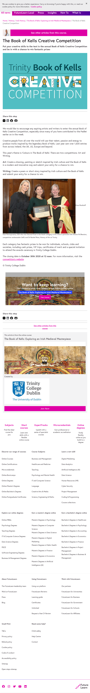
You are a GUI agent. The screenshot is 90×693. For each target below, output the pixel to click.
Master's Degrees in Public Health (44, 545)
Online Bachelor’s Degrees (11, 491)
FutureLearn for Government (72, 602)
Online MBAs (6, 520)
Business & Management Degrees (14, 558)
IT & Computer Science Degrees (13, 536)
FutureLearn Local (24, 12)
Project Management (69, 491)
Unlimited (35, 608)
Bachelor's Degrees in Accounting (74, 531)
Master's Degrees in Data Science (44, 532)
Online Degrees (7, 481)
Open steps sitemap (9, 669)
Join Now (44, 408)
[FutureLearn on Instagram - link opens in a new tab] (9, 686)
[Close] (86, 3)
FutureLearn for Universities (72, 592)
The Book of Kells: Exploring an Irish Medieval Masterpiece (49, 21)
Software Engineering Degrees (13, 553)
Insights (52, 12)
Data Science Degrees (10, 542)
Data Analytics (67, 464)
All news (5, 12)
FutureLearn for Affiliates (71, 613)
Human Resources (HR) (70, 481)
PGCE (4, 547)
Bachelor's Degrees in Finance (73, 542)
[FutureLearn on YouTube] (20, 686)
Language (35, 486)
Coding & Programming (70, 497)
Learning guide (37, 597)
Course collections (69, 502)
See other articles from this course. (49, 32)
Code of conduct (8, 653)
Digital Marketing (68, 459)
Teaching (35, 470)
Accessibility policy (9, 658)
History (11, 21)
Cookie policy (7, 647)
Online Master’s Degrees (11, 486)
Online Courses (7, 459)
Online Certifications (9, 464)
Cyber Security (67, 486)
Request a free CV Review (41, 613)
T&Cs (4, 631)
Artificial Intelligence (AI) (71, 470)
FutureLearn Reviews (39, 592)
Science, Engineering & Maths (43, 497)
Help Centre (36, 636)
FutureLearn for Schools (70, 608)
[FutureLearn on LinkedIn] (25, 686)
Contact (35, 642)
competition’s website (13, 259)
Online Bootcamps (8, 475)
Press (41, 12)
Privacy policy (7, 636)
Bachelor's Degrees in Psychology (74, 525)
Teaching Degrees (8, 531)
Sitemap (5, 664)
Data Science (66, 475)
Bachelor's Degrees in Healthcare (74, 520)
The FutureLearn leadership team (14, 586)
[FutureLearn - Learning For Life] (81, 686)
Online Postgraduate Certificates (14, 497)
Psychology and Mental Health (43, 475)
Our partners (66, 586)
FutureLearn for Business (71, 597)
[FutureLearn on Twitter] (14, 686)
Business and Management (41, 459)
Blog (3, 602)
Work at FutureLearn (9, 592)
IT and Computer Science (41, 481)
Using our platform (39, 586)
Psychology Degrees (9, 525)
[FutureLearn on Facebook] (4, 686)
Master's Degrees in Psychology (43, 520)
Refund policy (7, 642)
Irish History (20, 21)
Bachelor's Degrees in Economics (74, 536)
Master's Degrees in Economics (43, 556)
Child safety (36, 631)
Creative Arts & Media (40, 491)
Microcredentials (8, 470)
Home (5, 21)
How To (64, 12)
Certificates (36, 602)
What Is (76, 12)
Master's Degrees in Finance (42, 550)
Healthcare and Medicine (41, 464)
